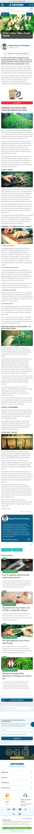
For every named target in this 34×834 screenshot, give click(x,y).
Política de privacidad (27, 818)
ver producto (17, 103)
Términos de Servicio (5, 742)
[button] (4, 46)
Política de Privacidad (26, 741)
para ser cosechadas (13, 456)
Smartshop (17, 550)
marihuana (29, 73)
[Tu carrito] (32, 4)
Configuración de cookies (17, 831)
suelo (10, 217)
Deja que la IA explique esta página (18, 53)
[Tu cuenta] (30, 4)
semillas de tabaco (8, 248)
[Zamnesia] (16, 5)
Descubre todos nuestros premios (17, 758)
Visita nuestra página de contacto (26, 804)
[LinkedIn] (29, 539)
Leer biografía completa (10, 539)
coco (7, 151)
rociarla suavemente (6, 276)
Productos (6, 550)
